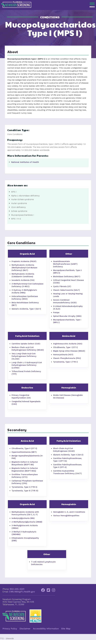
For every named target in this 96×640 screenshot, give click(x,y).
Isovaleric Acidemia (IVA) (23, 280)
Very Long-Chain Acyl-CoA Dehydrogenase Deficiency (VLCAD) (24, 356)
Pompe (56, 312)
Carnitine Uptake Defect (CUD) (26, 344)
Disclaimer (25, 628)
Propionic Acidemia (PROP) (24, 261)
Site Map (65, 628)
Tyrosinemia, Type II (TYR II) (24, 487)
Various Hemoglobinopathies (66, 515)
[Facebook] (43, 591)
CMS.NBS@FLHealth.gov (22, 591)
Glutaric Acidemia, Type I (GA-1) (26, 309)
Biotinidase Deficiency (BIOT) (66, 276)
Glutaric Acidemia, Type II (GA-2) (68, 455)
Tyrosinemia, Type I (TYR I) (65, 362)
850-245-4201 (17, 589)
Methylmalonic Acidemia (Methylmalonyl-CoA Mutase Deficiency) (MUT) (24, 267)
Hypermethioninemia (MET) (24, 452)
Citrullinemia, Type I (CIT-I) (65, 347)
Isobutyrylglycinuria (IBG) (23, 518)
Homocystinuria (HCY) (63, 354)
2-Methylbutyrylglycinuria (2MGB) (27, 522)
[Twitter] (48, 591)
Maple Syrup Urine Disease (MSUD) (69, 351)
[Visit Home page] (16, 7)
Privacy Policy (9, 628)
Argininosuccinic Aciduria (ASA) (67, 344)
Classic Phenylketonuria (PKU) (67, 358)
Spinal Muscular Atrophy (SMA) (67, 316)
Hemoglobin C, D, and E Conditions (69, 512)
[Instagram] (53, 591)
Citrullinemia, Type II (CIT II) (24, 448)
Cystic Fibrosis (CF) (62, 286)
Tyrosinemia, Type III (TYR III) (25, 491)
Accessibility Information (46, 628)
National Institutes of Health (25, 162)
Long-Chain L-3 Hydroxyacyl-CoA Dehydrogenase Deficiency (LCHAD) (27, 365)
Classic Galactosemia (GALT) (66, 290)
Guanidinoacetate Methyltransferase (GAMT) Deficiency (65, 264)
